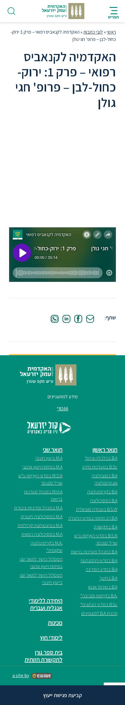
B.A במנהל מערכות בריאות (94, 552)
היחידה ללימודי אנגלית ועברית (45, 604)
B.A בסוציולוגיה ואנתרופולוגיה (104, 479)
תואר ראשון (105, 449)
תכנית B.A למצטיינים (99, 613)
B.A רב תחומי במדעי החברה (92, 518)
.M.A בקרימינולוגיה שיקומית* (46, 546)
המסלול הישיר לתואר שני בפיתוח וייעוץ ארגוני (40, 563)
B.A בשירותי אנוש (102, 587)
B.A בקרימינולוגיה (102, 492)
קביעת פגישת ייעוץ (62, 695)
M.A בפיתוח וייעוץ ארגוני (42, 467)
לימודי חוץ (51, 637)
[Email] (90, 319)
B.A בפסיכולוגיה (103, 500)
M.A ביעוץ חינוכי (48, 458)
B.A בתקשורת (105, 527)
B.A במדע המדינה (101, 569)
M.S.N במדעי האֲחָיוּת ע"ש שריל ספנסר (40, 479)
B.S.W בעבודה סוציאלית (96, 509)
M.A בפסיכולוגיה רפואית (41, 534)
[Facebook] (78, 319)
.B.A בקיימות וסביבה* (98, 596)
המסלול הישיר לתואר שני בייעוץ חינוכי (40, 579)
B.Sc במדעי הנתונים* (98, 604)
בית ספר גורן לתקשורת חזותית (43, 655)
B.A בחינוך (108, 578)
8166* (62, 409)
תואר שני (52, 449)
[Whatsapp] (55, 319)
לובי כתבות (93, 32)
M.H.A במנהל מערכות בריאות (43, 495)
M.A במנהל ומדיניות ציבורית (38, 508)
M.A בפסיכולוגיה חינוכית (41, 516)
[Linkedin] (66, 319)
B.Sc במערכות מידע (99, 467)
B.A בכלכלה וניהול (101, 458)
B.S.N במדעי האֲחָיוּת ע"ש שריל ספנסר (95, 539)
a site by (20, 675)
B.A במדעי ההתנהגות (98, 560)
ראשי (111, 32)
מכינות (55, 622)
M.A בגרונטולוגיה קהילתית (40, 525)
